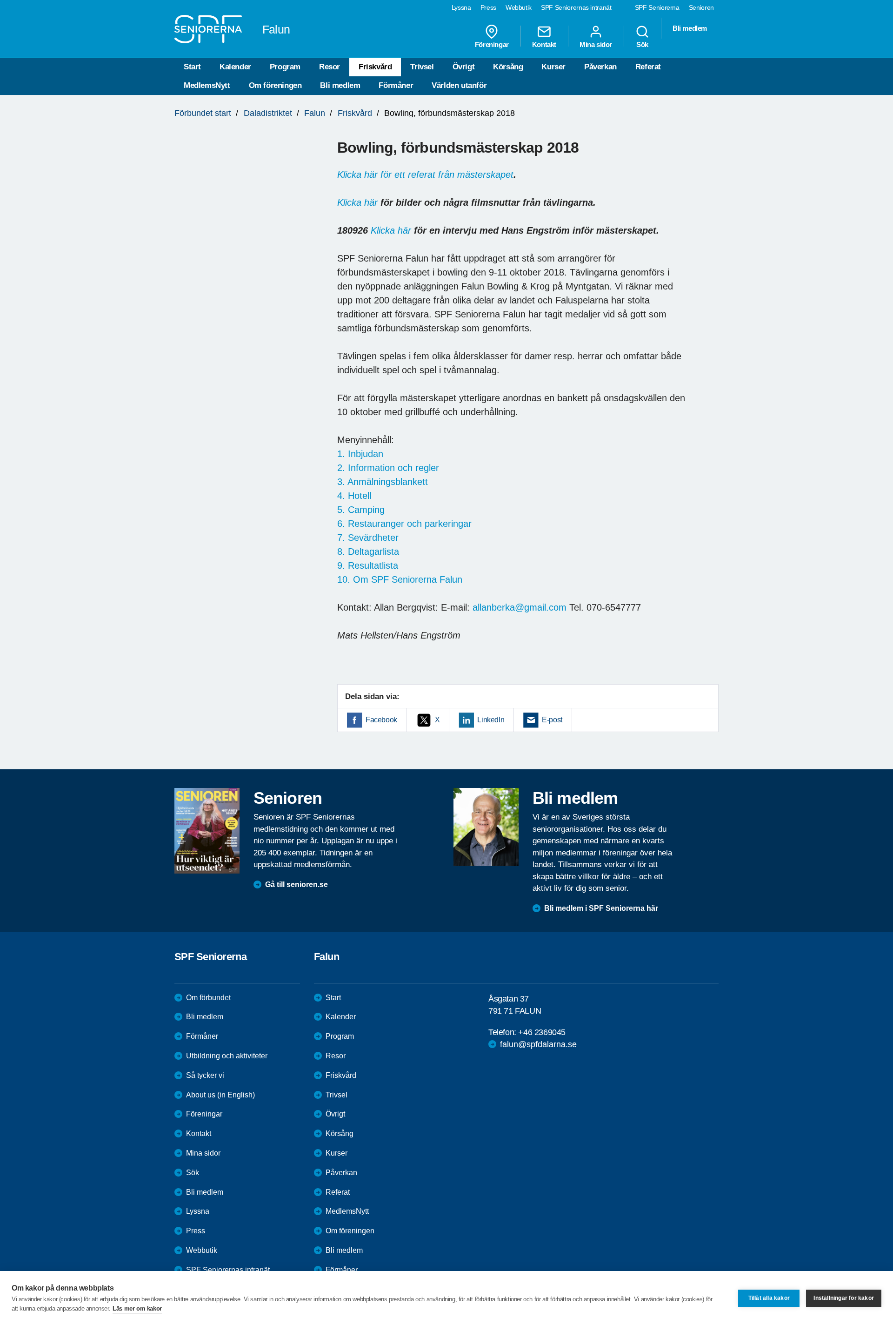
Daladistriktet (268, 113)
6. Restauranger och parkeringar (404, 523)
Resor (329, 66)
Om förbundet (208, 998)
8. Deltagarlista (368, 551)
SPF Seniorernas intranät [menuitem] (576, 7)
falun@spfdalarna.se (538, 1044)
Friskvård (375, 66)
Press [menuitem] (488, 7)
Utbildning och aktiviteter (226, 1056)
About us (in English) (220, 1095)
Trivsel (421, 66)
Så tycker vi (205, 1075)
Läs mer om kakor (137, 1308)
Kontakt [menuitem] (544, 44)
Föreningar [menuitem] (492, 44)
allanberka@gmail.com (519, 607)
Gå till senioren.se (296, 884)
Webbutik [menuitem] (519, 7)
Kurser (553, 66)
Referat (648, 66)
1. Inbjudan (360, 454)
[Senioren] (207, 831)
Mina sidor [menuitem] (596, 44)
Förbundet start (202, 113)
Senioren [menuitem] (701, 7)
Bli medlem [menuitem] (690, 28)
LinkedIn (490, 720)
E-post (552, 720)
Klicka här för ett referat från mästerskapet (425, 174)
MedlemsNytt (207, 85)
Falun (314, 113)
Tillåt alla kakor (769, 1298)
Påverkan (600, 66)
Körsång (508, 66)
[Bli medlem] (486, 827)
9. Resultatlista (367, 565)
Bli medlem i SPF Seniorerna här (601, 908)
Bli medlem (340, 85)
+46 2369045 (542, 1032)
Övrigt (464, 66)
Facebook (381, 720)
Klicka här (357, 202)
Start (192, 66)
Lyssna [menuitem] (461, 7)
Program (285, 66)
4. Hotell (354, 496)
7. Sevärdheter (368, 537)
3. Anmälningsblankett (382, 482)
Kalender (235, 66)
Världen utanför (459, 85)
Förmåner (396, 85)
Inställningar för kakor (843, 1298)
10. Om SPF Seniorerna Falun (399, 579)
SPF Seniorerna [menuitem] (657, 7)
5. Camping (361, 509)
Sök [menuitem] (642, 44)
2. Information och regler (388, 468)
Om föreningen (275, 85)
